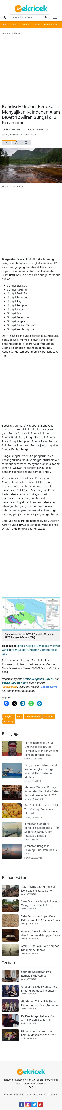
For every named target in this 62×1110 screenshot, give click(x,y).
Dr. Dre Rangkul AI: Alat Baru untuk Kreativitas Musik (39, 1018)
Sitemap (41, 1083)
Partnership (51, 1079)
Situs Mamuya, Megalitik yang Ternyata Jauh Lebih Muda (40, 903)
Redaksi (17, 129)
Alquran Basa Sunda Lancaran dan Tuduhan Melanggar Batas (40, 933)
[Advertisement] (31, 67)
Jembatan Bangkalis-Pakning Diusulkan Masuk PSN (40, 850)
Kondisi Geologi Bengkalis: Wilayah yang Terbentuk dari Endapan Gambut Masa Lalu (31, 650)
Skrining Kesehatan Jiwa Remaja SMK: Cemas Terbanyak (36, 974)
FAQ (31, 1087)
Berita (6, 24)
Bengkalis (8, 716)
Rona (15, 24)
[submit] (46, 17)
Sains (37, 24)
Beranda (6, 33)
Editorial (20, 1079)
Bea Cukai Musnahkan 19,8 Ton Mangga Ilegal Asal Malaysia (41, 809)
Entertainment (51, 24)
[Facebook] (21, 1104)
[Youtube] (40, 1104)
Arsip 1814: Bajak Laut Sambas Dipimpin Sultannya (40, 948)
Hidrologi (8, 721)
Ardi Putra (42, 129)
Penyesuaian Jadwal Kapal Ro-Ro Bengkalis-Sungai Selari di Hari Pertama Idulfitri (40, 771)
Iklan (40, 1079)
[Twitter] (34, 1104)
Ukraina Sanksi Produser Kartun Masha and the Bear (38, 1033)
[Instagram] (28, 1104)
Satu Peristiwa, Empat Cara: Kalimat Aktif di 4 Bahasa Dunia (40, 918)
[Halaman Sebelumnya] (4, 17)
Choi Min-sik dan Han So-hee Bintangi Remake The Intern (39, 988)
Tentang (8, 1079)
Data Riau (48, 716)
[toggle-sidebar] (55, 17)
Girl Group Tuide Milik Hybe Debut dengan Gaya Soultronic (40, 1003)
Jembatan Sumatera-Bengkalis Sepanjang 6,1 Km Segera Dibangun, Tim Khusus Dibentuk (42, 829)
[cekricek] (31, 1072)
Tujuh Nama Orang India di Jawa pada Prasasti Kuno (38, 888)
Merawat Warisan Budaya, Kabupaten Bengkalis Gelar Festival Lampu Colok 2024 (41, 791)
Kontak (31, 1079)
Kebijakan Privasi (25, 1083)
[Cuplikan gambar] (12, 748)
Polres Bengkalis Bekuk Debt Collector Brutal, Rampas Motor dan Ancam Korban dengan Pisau (41, 749)
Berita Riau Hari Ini (14, 683)
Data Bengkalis (32, 716)
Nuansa (26, 24)
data (19, 716)
